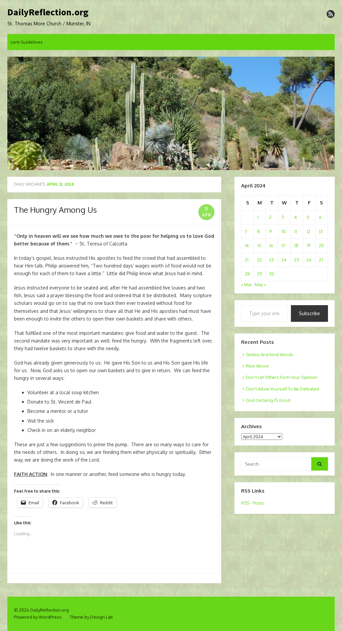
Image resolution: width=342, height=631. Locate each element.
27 (321, 259)
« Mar (246, 284)
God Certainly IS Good (268, 400)
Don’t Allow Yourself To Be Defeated (282, 389)
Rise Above (257, 366)
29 (259, 273)
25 (296, 259)
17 (283, 245)
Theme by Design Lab (91, 617)
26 (309, 259)
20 (321, 245)
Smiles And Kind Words (269, 354)
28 (247, 273)
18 (296, 245)
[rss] (331, 14)
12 (308, 231)
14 (247, 245)
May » (260, 284)
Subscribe (309, 313)
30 (271, 273)
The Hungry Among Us (55, 209)
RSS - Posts (252, 503)
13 (321, 231)
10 (284, 231)
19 (308, 245)
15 (259, 245)
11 (295, 231)
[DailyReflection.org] (171, 113)
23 (271, 259)
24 (284, 259)
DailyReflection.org (48, 12)
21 (246, 259)
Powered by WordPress (37, 617)
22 (259, 259)
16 (271, 245)
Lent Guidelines (27, 42)
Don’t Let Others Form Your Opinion (281, 377)
